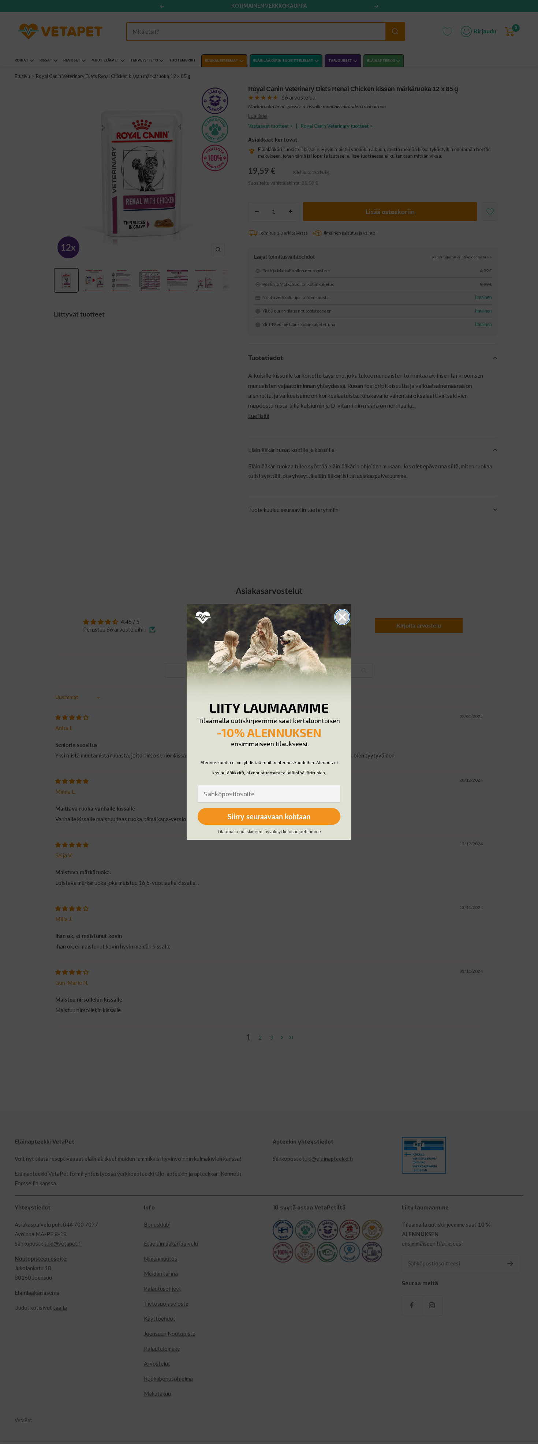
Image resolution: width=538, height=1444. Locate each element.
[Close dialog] (342, 617)
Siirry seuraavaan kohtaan (269, 816)
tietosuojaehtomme (302, 831)
